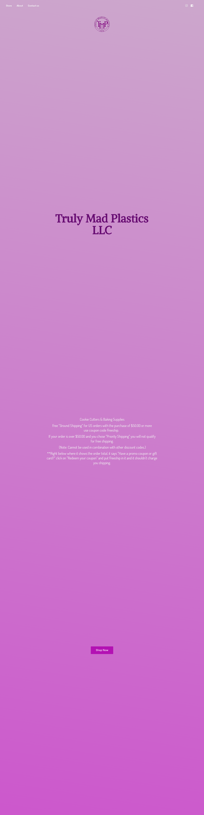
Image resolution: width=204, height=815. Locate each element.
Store (9, 5)
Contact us (33, 5)
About (20, 5)
